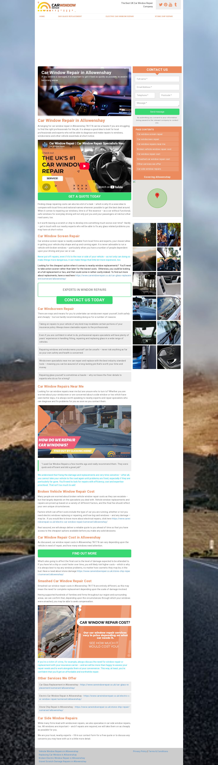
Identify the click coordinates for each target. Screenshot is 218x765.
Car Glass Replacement (70, 16)
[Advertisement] (109, 44)
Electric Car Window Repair (120, 16)
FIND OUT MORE (84, 553)
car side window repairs (149, 169)
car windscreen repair (148, 139)
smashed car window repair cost (153, 159)
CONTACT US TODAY (85, 299)
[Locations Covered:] (38, 2)
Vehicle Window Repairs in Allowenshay (58, 751)
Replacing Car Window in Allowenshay (58, 755)
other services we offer (149, 164)
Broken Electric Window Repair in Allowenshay (62, 758)
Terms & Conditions (158, 751)
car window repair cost (148, 154)
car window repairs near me (151, 144)
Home (42, 16)
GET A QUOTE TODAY (85, 196)
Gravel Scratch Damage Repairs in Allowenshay (62, 761)
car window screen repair (150, 134)
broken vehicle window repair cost (154, 149)
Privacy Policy (140, 751)
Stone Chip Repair (164, 16)
